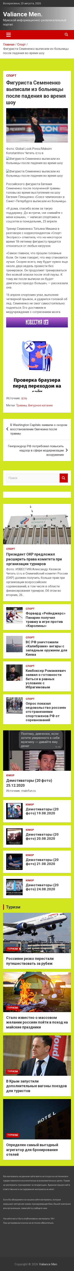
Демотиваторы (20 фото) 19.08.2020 (42, 811)
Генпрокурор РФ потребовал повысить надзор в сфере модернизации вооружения (36, 450)
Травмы (21, 405)
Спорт (11, 75)
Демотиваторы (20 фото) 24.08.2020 (42, 887)
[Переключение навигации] (8, 34)
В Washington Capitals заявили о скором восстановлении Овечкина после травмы (38, 429)
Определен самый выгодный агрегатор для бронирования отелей (32, 1150)
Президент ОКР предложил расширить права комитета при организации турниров (34, 559)
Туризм (13, 907)
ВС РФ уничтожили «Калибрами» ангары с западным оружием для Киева (46, 648)
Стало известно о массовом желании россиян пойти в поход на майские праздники (37, 1022)
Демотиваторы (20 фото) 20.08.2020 (42, 836)
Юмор (10, 775)
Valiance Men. (23, 14)
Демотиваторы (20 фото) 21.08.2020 (42, 862)
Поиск (64, 478)
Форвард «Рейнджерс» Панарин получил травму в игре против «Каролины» (46, 619)
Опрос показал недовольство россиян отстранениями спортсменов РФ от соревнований (46, 711)
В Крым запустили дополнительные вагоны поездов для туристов (36, 1086)
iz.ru (24, 398)
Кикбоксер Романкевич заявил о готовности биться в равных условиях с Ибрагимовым (46, 679)
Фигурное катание (40, 405)
